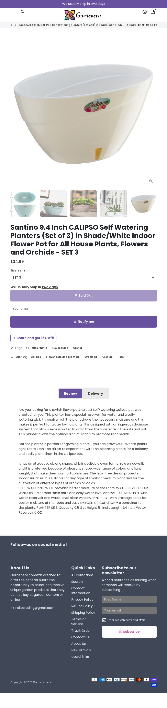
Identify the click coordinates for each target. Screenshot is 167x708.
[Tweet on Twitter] (143, 25)
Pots (121, 357)
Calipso (36, 357)
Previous (16, 114)
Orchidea (91, 357)
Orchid (77, 348)
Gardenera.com (43, 682)
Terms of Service (78, 621)
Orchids (107, 357)
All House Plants (36, 348)
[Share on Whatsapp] (151, 25)
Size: (17, 270)
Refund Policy (82, 606)
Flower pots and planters (62, 357)
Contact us (80, 637)
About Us (78, 643)
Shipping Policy (83, 612)
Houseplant (60, 348)
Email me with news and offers (126, 620)
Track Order (81, 630)
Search (77, 581)
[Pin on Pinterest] (147, 25)
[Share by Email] (155, 25)
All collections (82, 575)
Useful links (80, 656)
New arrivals (81, 650)
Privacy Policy (82, 599)
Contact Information (80, 590)
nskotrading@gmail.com (32, 607)
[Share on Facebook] (139, 25)
